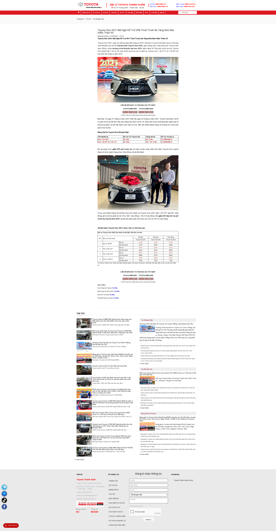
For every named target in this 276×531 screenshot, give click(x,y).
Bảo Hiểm (139, 12)
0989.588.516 (12, 525)
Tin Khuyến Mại (98, 19)
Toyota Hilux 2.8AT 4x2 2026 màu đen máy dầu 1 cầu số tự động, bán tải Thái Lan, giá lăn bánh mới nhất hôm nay (111, 379)
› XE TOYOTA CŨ (114, 507)
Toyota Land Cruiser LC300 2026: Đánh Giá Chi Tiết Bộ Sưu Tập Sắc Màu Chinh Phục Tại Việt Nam (112, 448)
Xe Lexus (105, 12)
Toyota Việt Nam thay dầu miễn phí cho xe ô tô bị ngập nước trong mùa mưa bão (165, 356)
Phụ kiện (130, 12)
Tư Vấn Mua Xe (146, 369)
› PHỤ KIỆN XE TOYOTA (116, 503)
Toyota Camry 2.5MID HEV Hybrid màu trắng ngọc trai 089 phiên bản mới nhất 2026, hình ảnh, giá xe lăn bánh (112, 321)
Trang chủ (80, 19)
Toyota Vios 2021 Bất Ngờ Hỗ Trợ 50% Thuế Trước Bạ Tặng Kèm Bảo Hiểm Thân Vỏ (136, 31)
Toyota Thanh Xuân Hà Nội (183, 480)
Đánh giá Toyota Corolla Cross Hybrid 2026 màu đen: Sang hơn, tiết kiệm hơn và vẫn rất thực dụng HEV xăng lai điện (111, 437)
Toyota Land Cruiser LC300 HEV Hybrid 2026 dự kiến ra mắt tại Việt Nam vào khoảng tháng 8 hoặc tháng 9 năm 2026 (112, 402)
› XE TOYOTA (112, 485)
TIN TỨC (81, 313)
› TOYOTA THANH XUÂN (116, 516)
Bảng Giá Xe (86, 12)
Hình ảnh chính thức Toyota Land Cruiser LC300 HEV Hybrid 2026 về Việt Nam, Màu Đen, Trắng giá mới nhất (112, 331)
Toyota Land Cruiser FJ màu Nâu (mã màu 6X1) (109, 366)
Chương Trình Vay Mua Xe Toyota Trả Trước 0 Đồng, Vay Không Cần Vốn (111, 343)
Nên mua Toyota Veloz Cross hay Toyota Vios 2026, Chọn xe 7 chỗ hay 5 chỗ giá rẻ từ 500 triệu (111, 413)
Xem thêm (80, 460)
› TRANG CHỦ (113, 481)
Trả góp (114, 12)
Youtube (154, 12)
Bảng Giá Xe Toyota (148, 413)
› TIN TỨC (111, 494)
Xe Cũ (146, 12)
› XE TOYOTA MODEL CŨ (117, 521)
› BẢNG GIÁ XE (113, 490)
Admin (106, 36)
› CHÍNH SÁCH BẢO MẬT (116, 525)
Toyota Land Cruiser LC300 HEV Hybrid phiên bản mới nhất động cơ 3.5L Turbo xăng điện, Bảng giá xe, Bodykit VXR (112, 426)
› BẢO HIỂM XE (113, 498)
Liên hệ (162, 12)
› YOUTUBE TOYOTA (115, 512)
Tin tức (122, 12)
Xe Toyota (96, 12)
